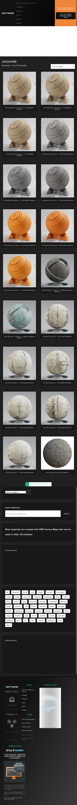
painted (43, 606)
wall (60, 620)
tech (18, 620)
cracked (37, 597)
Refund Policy (26, 723)
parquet (61, 606)
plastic (48, 611)
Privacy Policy (26, 727)
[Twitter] (12, 726)
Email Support (11, 705)
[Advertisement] (38, 41)
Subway (10, 620)
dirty (57, 597)
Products (19, 11)
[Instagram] (9, 722)
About (18, 19)
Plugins (19, 23)
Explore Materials (12, 507)
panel (52, 606)
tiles (32, 620)
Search (67, 514)
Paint (33, 606)
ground (33, 601)
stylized (61, 615)
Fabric (65, 597)
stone (52, 615)
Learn (18, 15)
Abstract (15, 592)
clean (9, 597)
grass (16, 601)
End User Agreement (28, 719)
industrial (53, 601)
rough (9, 615)
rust (26, 615)
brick (25, 592)
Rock (67, 611)
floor (8, 601)
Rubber (18, 615)
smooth (43, 615)
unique (41, 620)
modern (18, 606)
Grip (24, 601)
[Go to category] (29, 492)
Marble (63, 601)
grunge (42, 601)
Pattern (29, 611)
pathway (19, 611)
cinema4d (61, 592)
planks (38, 611)
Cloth (17, 597)
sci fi (34, 615)
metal (9, 606)
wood (9, 625)
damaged (48, 597)
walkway (51, 620)
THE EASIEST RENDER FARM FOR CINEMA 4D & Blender (14, 756)
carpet (40, 592)
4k (7, 592)
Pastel (9, 611)
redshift (58, 611)
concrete (26, 597)
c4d (32, 592)
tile (25, 620)
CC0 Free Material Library (25, 3)
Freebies (19, 7)
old (26, 606)
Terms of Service (27, 730)
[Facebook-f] (14, 722)
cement (50, 592)
